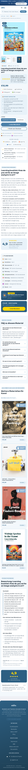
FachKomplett (14, 726)
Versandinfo (14, 749)
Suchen (23, 11)
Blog (14, 734)
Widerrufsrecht (14, 746)
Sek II (7, 16)
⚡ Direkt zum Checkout (14, 128)
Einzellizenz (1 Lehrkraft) (8, 119)
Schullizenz (21, 119)
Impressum (14, 741)
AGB (14, 744)
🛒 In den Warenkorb (14, 124)
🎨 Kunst (13, 16)
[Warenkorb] (21, 7)
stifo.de (3, 16)
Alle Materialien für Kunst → (9, 397)
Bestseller (14, 729)
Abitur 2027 (14, 731)
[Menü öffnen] (25, 7)
